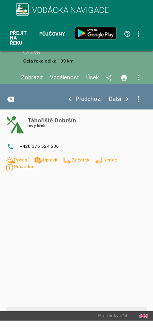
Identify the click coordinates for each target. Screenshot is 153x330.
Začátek (81, 160)
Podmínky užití (113, 316)
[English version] (143, 316)
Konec (110, 160)
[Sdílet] (110, 78)
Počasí (22, 160)
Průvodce (24, 166)
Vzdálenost (64, 78)
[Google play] (97, 33)
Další (115, 99)
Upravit (51, 160)
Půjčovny (52, 34)
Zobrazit (32, 78)
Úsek (92, 78)
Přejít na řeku (18, 38)
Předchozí (89, 99)
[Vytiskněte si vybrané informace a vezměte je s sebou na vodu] (124, 78)
